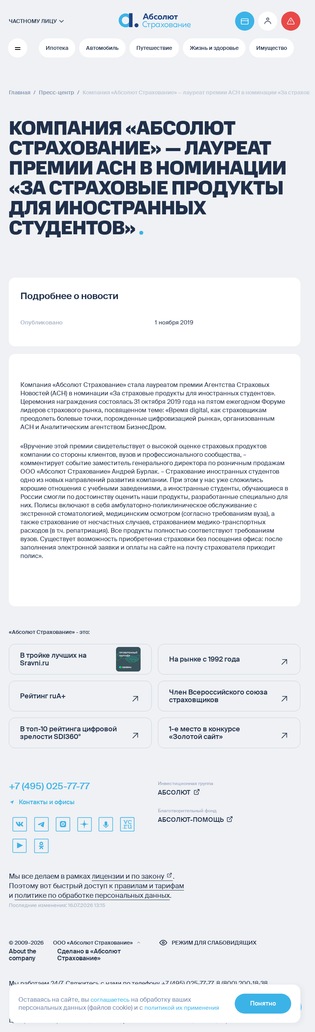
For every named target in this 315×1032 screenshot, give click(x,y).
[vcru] (127, 824)
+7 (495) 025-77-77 (49, 786)
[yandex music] (105, 824)
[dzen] (84, 824)
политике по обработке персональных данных (92, 895)
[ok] (41, 845)
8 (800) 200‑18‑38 (242, 983)
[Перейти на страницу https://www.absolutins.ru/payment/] (244, 21)
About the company (22, 955)
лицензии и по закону (129, 876)
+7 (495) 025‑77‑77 (187, 983)
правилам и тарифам (149, 885)
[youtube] (19, 845)
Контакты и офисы (47, 802)
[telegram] (41, 824)
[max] (62, 824)
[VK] (19, 824)
